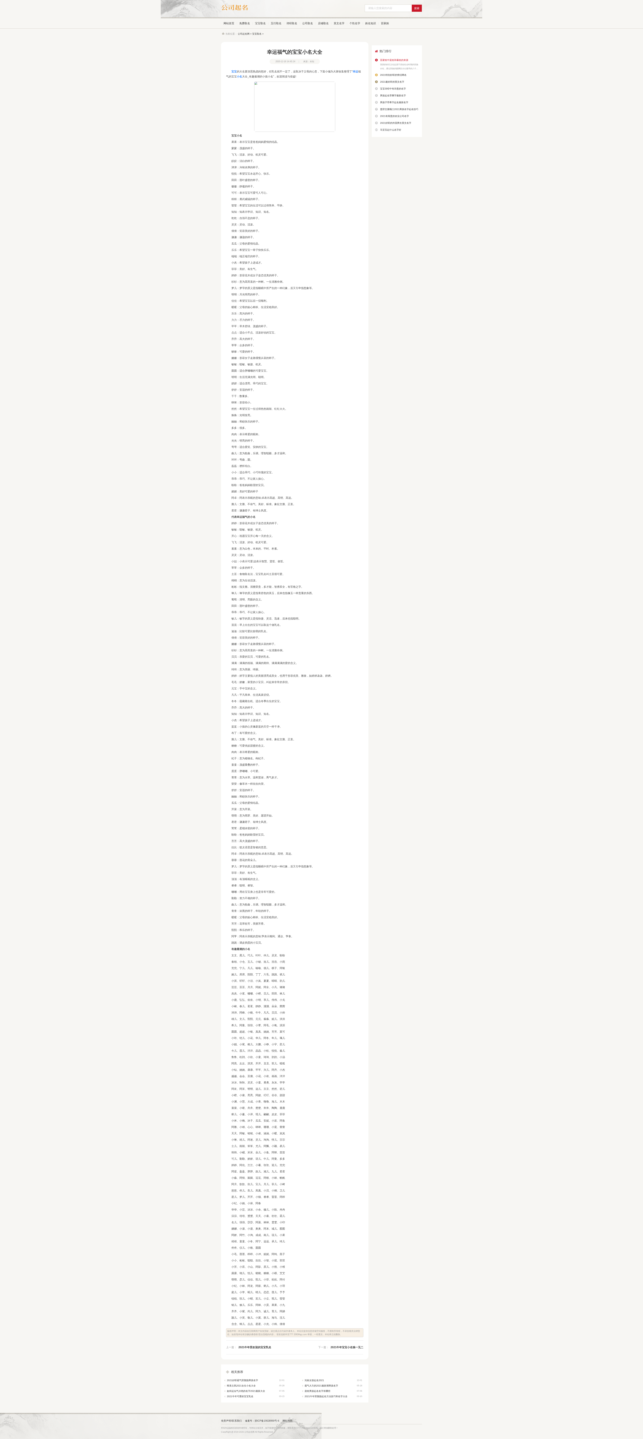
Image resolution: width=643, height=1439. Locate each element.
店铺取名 (323, 23)
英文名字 (339, 23)
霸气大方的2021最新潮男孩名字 (333, 1385)
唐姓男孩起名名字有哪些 (333, 1391)
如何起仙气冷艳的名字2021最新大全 (255, 1391)
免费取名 (244, 23)
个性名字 (354, 23)
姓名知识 (370, 23)
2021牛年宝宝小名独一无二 (347, 1347)
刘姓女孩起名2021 (333, 1380)
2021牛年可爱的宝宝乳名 (255, 1396)
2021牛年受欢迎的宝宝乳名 (254, 1347)
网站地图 (287, 1420)
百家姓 (385, 23)
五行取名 (276, 23)
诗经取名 (292, 23)
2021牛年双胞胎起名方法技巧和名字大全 (333, 1396)
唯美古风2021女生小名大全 (255, 1385)
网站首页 (229, 23)
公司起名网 (243, 33)
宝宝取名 (260, 23)
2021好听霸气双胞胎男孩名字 (255, 1380)
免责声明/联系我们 (231, 1420)
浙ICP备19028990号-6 (267, 1420)
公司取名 (307, 23)
